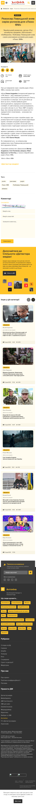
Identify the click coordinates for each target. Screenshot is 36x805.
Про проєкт (5, 677)
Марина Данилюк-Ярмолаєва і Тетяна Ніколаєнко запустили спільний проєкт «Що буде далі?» (13, 374)
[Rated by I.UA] (14, 775)
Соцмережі (5, 659)
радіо (22, 181)
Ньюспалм (4, 724)
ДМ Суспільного (6, 701)
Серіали (4, 648)
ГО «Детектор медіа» (8, 721)
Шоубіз (3, 651)
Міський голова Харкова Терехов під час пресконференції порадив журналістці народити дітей (13, 501)
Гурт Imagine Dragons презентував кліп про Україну (12, 458)
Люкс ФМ (5, 185)
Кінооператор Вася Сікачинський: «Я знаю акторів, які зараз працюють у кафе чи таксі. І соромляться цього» (15, 334)
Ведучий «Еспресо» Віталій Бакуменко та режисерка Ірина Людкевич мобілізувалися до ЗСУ (14, 416)
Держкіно (4, 632)
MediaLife (6, 8)
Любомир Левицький (20, 185)
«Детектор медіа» (10, 164)
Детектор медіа (6, 695)
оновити (5, 203)
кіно (29, 628)
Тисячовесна (5, 602)
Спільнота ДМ (11, 273)
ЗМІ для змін (5, 704)
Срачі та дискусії (7, 662)
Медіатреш (5, 665)
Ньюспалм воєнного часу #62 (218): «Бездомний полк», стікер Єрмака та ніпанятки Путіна (13, 544)
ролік (4, 181)
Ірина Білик (12, 628)
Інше (11, 8)
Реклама (4, 683)
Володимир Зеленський (8, 607)
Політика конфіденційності (10, 680)
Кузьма (4, 628)
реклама (13, 181)
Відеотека (4, 712)
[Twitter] (7, 70)
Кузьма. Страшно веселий (24, 624)
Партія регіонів (12, 615)
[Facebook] (3, 70)
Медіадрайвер (6, 710)
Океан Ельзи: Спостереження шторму (12, 619)
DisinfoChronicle (6, 707)
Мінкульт (27, 602)
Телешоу (4, 654)
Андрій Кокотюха (23, 607)
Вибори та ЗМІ (6, 715)
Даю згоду (18, 801)
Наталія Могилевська (8, 624)
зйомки (4, 189)
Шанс (3, 615)
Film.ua (4, 611)
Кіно (2, 657)
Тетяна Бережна (16, 602)
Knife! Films (22, 628)
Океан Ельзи (30, 619)
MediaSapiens (6, 698)
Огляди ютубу (6, 645)
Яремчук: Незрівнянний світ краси (18, 611)
